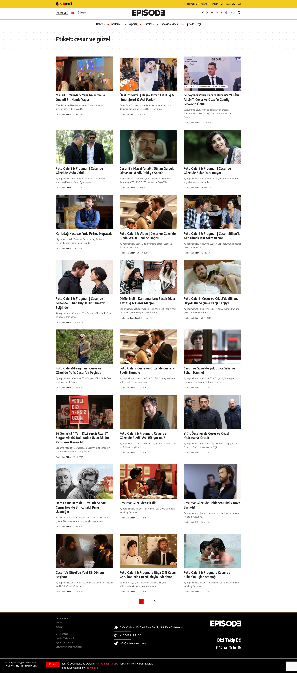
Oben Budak (134, 318)
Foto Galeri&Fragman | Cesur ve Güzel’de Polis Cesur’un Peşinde (78, 370)
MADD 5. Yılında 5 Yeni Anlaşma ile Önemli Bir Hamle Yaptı (80, 97)
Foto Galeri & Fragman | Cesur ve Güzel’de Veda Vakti (79, 170)
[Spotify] (226, 13)
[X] (207, 13)
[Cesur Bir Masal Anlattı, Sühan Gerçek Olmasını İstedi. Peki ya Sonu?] (148, 147)
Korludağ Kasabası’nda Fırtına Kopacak (84, 233)
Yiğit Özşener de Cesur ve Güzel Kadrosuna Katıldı (206, 435)
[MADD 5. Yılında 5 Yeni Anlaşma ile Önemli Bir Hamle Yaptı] (84, 74)
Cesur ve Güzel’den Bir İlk (138, 503)
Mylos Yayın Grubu (107, 663)
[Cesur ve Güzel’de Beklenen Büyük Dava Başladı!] (212, 481)
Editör (68, 114)
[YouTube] (212, 13)
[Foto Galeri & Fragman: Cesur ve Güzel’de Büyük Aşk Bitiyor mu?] (148, 412)
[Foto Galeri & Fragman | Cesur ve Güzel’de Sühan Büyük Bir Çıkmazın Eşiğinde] (84, 277)
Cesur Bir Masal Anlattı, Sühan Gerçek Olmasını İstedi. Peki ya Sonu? (147, 170)
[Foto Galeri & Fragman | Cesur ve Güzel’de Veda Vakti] (84, 147)
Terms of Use (30, 666)
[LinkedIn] (221, 13)
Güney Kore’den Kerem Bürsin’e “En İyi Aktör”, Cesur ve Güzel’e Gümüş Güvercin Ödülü (211, 99)
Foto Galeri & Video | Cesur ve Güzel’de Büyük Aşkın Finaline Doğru (148, 235)
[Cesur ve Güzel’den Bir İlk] (148, 481)
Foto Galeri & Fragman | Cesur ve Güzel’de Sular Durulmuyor (207, 170)
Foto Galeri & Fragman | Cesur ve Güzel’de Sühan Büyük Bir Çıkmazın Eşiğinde (80, 302)
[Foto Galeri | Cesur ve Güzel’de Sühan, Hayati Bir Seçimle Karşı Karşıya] (212, 277)
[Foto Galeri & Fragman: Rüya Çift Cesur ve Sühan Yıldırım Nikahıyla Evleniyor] (148, 551)
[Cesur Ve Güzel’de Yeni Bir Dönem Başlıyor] (84, 551)
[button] (53, 664)
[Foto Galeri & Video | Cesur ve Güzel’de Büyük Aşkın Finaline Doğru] (148, 212)
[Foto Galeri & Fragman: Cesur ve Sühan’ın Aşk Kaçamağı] (212, 551)
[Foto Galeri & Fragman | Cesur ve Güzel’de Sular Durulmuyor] (212, 147)
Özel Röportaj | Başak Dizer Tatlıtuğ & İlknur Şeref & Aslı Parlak (147, 97)
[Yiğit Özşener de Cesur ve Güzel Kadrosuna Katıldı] (212, 412)
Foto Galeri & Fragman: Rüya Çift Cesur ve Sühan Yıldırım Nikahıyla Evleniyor (148, 574)
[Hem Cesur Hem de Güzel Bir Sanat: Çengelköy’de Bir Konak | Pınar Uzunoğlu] (84, 481)
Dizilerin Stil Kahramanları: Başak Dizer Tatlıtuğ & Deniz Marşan (147, 300)
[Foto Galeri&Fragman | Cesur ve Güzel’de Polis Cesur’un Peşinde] (84, 346)
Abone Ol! (62, 12)
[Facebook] (202, 13)
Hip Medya (91, 667)
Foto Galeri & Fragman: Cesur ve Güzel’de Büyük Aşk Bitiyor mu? (143, 435)
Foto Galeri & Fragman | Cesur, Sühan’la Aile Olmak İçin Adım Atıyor (212, 235)
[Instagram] (217, 13)
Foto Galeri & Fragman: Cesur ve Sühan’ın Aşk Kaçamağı (207, 574)
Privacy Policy (12, 666)
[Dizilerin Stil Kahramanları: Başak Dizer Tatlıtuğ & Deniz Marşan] (148, 277)
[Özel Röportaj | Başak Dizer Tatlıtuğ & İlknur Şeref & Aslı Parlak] (148, 74)
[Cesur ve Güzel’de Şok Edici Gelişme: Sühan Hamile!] (212, 346)
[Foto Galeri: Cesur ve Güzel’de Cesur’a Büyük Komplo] (148, 346)
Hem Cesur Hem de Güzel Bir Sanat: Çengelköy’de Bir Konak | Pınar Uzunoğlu (81, 507)
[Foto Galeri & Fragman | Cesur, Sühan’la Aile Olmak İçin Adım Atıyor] (212, 212)
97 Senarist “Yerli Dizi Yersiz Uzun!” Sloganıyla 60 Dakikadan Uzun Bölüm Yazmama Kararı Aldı (82, 437)
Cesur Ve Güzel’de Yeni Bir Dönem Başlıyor (80, 574)
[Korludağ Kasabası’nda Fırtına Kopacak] (84, 212)
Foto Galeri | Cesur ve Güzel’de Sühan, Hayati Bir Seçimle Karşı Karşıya (211, 300)
